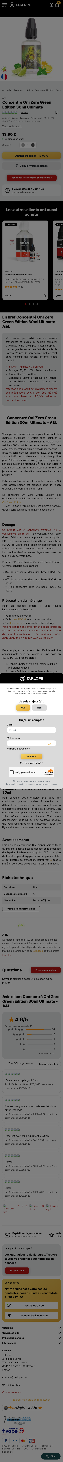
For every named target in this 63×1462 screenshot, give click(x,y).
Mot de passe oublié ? (31, 763)
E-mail (10, 724)
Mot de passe (14, 738)
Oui (23, 707)
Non (39, 707)
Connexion (31, 756)
